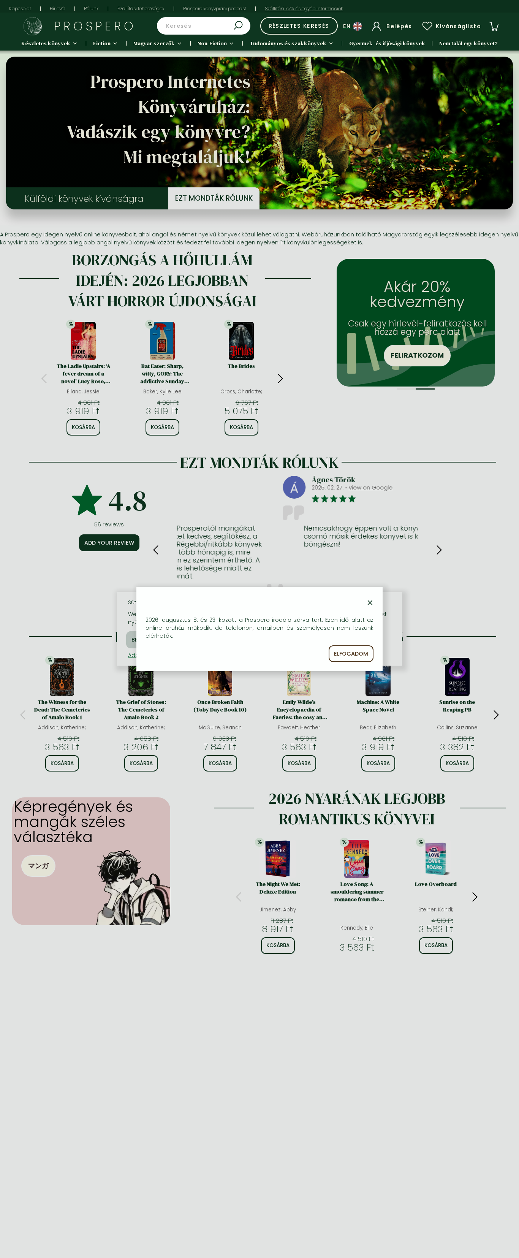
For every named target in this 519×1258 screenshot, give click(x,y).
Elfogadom (351, 654)
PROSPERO (95, 26)
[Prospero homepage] (33, 26)
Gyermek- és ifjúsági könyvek (387, 43)
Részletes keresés (299, 26)
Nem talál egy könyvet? (468, 43)
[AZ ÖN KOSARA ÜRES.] (494, 26)
